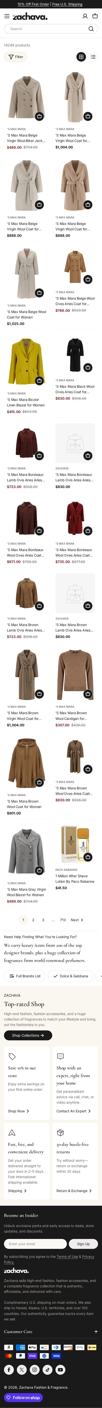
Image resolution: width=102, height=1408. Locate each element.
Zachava (62, 468)
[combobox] (51, 29)
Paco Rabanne (66, 870)
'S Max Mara (16, 129)
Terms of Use (67, 1256)
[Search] (91, 29)
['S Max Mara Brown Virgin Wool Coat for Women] (27, 675)
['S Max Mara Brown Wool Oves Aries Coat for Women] (75, 756)
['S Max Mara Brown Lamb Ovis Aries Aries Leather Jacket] (27, 593)
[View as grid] (81, 57)
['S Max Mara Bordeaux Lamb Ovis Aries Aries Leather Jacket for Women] (75, 443)
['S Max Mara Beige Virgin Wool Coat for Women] (75, 97)
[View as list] (93, 57)
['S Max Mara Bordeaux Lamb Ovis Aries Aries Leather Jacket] (27, 443)
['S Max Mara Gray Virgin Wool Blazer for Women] (27, 851)
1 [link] (23, 920)
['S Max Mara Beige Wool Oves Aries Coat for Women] (75, 267)
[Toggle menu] (7, 16)
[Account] (85, 16)
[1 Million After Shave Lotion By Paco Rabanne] (75, 844)
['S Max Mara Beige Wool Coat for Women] (27, 273)
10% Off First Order (33, 4)
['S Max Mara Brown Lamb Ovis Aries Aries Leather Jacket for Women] (75, 593)
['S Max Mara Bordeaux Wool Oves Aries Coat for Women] (27, 518)
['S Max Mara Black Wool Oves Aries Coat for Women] (75, 355)
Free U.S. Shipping (67, 4)
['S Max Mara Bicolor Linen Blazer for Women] (27, 361)
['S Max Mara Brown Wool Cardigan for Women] (75, 675)
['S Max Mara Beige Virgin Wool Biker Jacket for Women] (27, 97)
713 (63, 920)
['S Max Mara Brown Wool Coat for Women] (27, 763)
